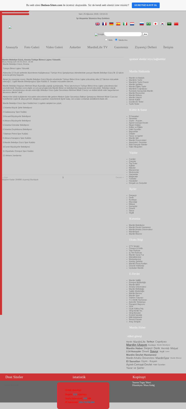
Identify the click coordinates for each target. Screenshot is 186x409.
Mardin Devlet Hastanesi (140, 227)
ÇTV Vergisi (134, 246)
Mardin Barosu (135, 293)
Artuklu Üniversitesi (137, 287)
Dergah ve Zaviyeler (138, 183)
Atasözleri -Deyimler (138, 142)
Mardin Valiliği (135, 280)
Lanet (167, 351)
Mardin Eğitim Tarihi (137, 86)
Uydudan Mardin (136, 268)
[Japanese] (156, 25)
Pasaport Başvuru (137, 304)
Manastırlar (134, 170)
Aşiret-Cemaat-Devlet (138, 123)
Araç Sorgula (134, 321)
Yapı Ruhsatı (134, 250)
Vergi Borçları (135, 313)
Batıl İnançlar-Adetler (138, 144)
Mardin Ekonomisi (137, 93)
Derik (131, 197)
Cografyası (161, 341)
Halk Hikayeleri (135, 147)
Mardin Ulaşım (135, 97)
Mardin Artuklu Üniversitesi (140, 229)
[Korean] (163, 25)
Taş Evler (133, 163)
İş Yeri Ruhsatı (135, 253)
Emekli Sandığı (135, 315)
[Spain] (119, 25)
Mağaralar (133, 176)
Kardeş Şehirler (136, 261)
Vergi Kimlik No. (136, 311)
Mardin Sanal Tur (136, 255)
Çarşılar (132, 161)
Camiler (132, 159)
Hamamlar (133, 174)
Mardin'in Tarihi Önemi (138, 82)
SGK (131, 306)
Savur (131, 210)
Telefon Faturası (136, 298)
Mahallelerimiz (135, 257)
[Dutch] (133, 25)
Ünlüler (132, 134)
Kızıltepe (133, 200)
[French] (105, 25)
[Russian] (142, 25)
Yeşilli (131, 213)
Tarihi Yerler (134, 104)
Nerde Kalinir (134, 99)
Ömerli (132, 208)
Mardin (129, 342)
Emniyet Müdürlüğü (137, 282)
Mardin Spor (134, 295)
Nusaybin (133, 206)
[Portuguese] (149, 25)
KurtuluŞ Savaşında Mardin (141, 91)
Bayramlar (133, 131)
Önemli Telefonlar (136, 266)
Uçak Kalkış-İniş (136, 308)
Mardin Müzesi (135, 234)
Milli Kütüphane (135, 317)
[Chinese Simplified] (177, 25)
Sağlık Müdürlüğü (136, 291)
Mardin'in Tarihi (135, 80)
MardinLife (139, 341)
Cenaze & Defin (136, 248)
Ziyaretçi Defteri (146, 47)
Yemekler (133, 118)
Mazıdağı (133, 202)
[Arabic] (170, 25)
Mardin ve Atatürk (136, 78)
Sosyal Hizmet (10, 385)
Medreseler (134, 172)
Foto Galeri (31, 47)
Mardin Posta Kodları (138, 263)
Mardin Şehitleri (135, 84)
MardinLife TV (97, 47)
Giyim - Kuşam (135, 121)
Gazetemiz (121, 47)
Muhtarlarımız (135, 259)
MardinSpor (134, 232)
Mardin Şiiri (134, 138)
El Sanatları (134, 116)
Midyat (132, 204)
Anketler (75, 47)
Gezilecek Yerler (136, 102)
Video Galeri (54, 47)
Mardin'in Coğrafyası (138, 89)
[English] (98, 25)
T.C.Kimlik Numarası (138, 300)
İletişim (168, 47)
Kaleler (132, 166)
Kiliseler (132, 168)
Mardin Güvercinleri (137, 140)
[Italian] (126, 25)
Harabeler (133, 181)
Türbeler (132, 179)
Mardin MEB (134, 284)
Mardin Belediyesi (136, 225)
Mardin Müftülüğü (136, 289)
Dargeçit (132, 195)
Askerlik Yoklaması (137, 302)
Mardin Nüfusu (135, 95)
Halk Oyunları (135, 129)
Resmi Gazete (135, 319)
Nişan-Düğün (135, 125)
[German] (112, 25)
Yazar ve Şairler (136, 136)
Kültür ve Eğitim (136, 127)
